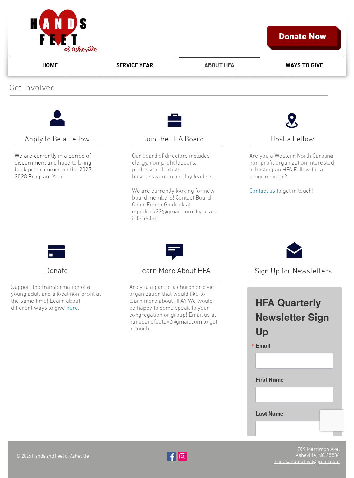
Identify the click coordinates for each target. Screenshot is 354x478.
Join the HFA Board (174, 139)
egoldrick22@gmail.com (162, 212)
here (72, 308)
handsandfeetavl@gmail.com (165, 322)
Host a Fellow (292, 139)
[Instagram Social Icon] (182, 456)
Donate (56, 271)
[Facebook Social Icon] (171, 456)
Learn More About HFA (174, 271)
